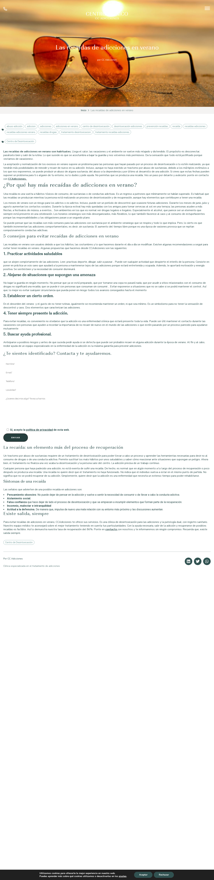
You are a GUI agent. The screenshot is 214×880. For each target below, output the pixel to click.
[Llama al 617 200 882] (5, 10)
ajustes (122, 876)
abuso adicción (14, 126)
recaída (176, 126)
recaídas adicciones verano (21, 132)
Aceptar (143, 874)
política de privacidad (39, 429)
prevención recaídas (157, 126)
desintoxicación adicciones (128, 126)
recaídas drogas (48, 132)
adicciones (45, 126)
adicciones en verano (67, 126)
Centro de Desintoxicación (20, 141)
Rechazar (164, 874)
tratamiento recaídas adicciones (112, 132)
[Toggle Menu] (207, 8)
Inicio (83, 110)
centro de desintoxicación (96, 126)
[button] (188, 561)
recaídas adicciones (195, 126)
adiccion (31, 126)
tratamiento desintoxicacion (76, 132)
